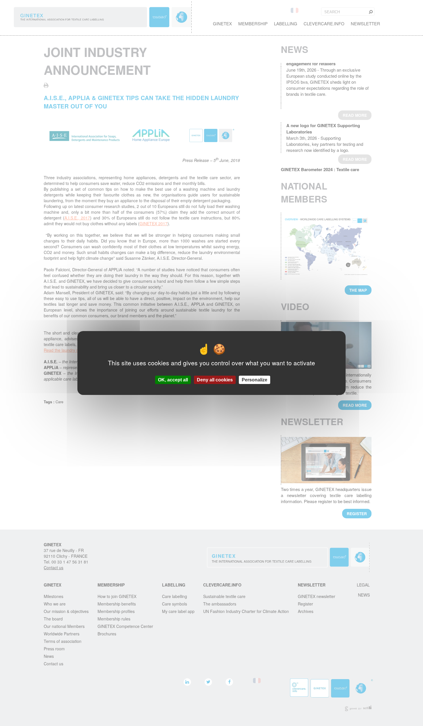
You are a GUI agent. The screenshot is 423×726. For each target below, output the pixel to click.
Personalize (254, 379)
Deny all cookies (215, 379)
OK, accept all (173, 379)
